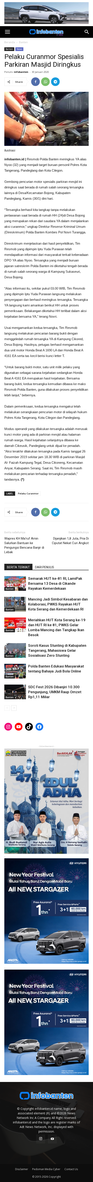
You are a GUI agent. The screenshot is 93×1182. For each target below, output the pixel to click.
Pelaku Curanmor (28, 493)
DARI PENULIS (44, 567)
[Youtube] (52, 1139)
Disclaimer (21, 1169)
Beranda (9, 42)
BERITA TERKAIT (18, 567)
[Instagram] (40, 1139)
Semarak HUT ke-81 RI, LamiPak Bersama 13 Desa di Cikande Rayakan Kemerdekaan (55, 583)
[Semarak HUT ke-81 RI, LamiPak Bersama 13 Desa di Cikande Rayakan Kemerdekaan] (15, 583)
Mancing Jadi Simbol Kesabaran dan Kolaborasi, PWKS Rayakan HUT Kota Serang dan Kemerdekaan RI (58, 604)
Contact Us (71, 1169)
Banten (23, 42)
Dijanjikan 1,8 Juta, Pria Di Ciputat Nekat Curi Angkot (70, 541)
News (19, 49)
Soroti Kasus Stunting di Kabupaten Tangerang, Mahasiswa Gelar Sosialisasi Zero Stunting (57, 650)
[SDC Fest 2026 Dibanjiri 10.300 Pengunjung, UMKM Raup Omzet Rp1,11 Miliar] (15, 692)
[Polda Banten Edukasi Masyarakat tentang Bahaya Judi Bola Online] (15, 671)
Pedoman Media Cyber (46, 1169)
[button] (87, 32)
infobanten (21, 71)
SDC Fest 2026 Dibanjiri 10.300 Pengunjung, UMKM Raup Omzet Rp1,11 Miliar (54, 692)
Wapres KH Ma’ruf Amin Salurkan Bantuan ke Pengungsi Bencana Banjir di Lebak (24, 545)
